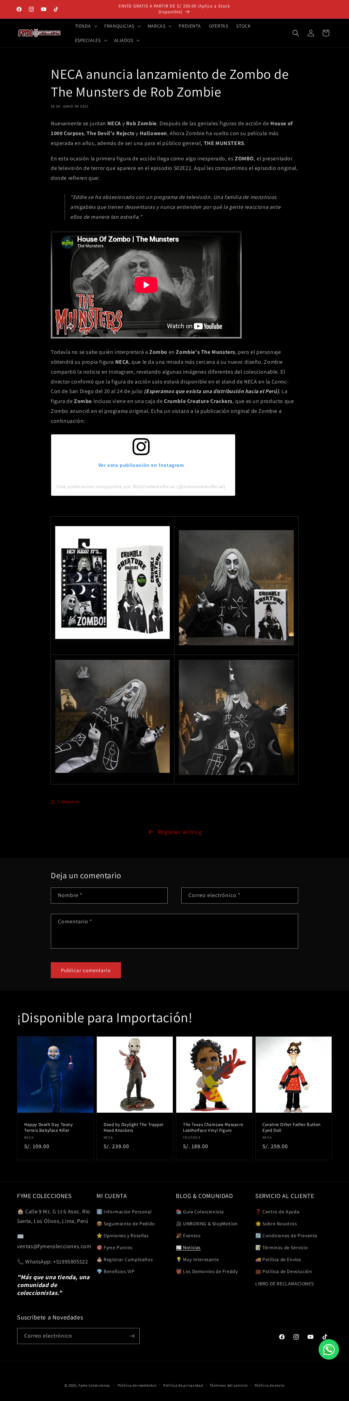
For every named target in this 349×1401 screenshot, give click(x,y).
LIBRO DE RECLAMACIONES (284, 1284)
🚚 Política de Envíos (278, 1259)
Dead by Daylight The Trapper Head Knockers (134, 1127)
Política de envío (270, 1385)
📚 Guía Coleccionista (200, 1212)
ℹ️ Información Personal (124, 1212)
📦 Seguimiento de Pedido (125, 1224)
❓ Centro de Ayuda (277, 1212)
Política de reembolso (137, 1385)
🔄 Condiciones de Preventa (286, 1235)
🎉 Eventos (188, 1235)
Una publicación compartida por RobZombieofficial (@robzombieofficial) (141, 486)
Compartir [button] (69, 801)
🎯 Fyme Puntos (114, 1247)
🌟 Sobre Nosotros (276, 1224)
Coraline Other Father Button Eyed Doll (291, 1127)
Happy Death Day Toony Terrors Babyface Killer (48, 1127)
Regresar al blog (179, 832)
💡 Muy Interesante (197, 1259)
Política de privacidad (183, 1385)
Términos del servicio (229, 1385)
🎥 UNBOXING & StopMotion (207, 1224)
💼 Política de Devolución (283, 1271)
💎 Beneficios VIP (115, 1271)
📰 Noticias (188, 1247)
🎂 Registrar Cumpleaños (124, 1259)
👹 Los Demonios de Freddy (207, 1271)
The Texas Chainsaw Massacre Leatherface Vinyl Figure (213, 1127)
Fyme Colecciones (94, 1385)
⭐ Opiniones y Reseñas (122, 1235)
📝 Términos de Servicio (281, 1247)
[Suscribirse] (131, 1336)
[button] (86, 26)
